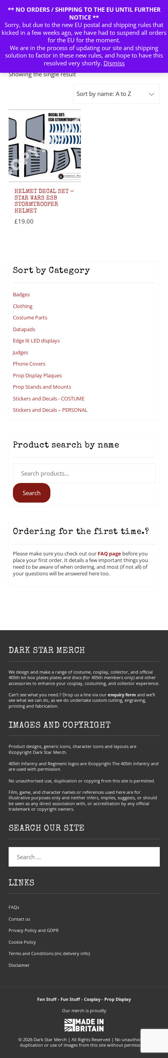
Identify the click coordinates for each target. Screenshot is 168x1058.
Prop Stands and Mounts (42, 386)
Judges (20, 352)
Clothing (22, 306)
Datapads (24, 329)
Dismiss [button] (114, 63)
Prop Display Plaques (37, 375)
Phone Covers (29, 363)
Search (32, 493)
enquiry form (122, 695)
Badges (21, 294)
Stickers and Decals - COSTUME (48, 398)
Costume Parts (30, 317)
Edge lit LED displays (36, 340)
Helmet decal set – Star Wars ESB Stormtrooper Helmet (44, 201)
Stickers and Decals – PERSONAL (50, 409)
